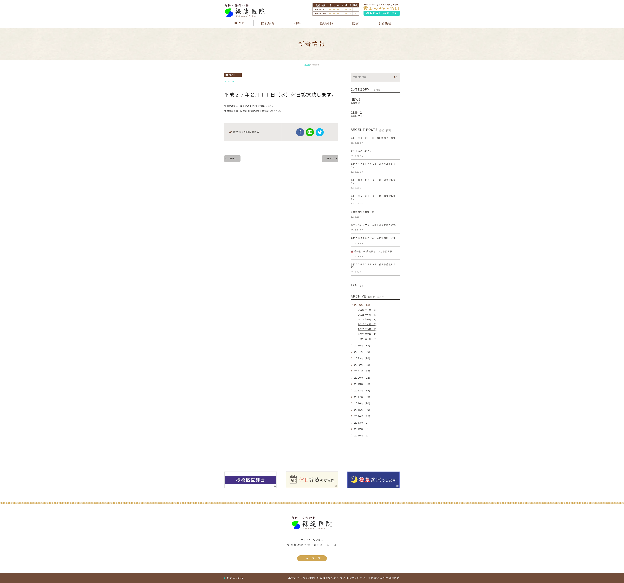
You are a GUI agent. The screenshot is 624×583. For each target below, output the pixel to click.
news (232, 75)
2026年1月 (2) (367, 339)
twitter (320, 132)
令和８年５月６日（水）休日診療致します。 (374, 238)
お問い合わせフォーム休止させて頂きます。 (374, 225)
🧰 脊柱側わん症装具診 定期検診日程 (371, 251)
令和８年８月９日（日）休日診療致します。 (374, 138)
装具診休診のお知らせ (362, 212)
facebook (300, 132)
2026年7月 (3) (367, 310)
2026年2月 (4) (367, 334)
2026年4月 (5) (367, 324)
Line (310, 132)
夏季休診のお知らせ (361, 151)
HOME (307, 64)
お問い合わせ (235, 578)
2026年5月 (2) (367, 319)
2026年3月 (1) (367, 329)
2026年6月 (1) (367, 315)
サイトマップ (312, 558)
